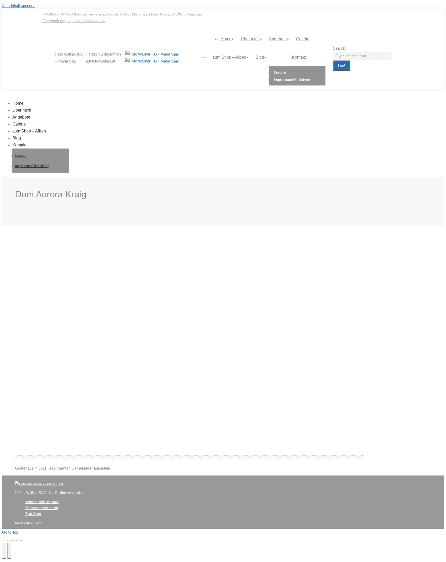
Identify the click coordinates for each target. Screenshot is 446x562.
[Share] (9, 540)
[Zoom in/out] (20, 540)
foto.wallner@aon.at (90, 14)
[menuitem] (226, 38)
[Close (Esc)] (4, 540)
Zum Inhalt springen (18, 5)
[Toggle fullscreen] (14, 540)
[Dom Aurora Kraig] (189, 457)
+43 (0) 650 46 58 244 (58, 14)
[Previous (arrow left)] (4, 551)
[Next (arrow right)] (9, 551)
